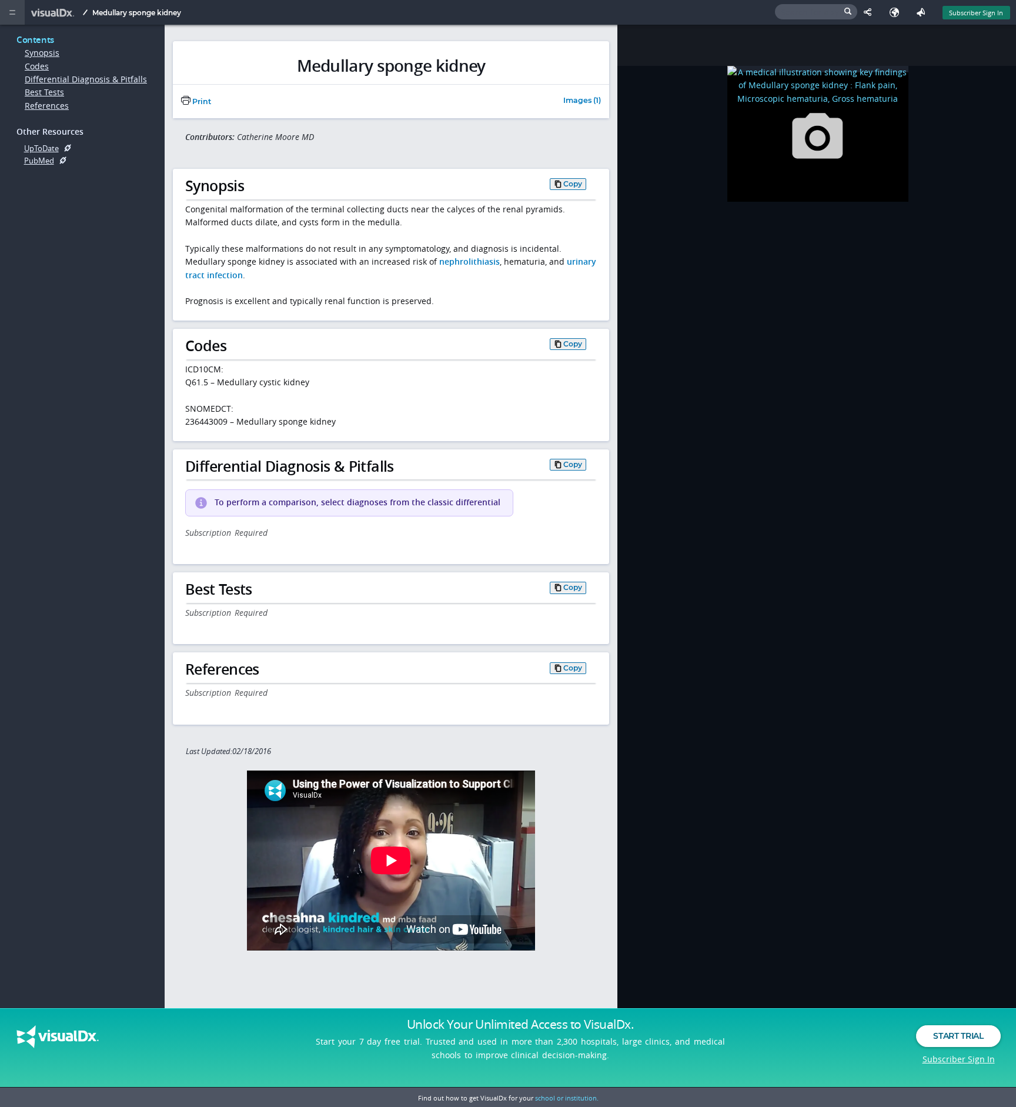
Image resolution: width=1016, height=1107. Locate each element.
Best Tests (44, 92)
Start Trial (958, 1036)
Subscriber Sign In (976, 12)
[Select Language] (897, 12)
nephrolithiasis (469, 261)
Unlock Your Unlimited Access (520, 1024)
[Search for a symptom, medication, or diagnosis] (816, 11)
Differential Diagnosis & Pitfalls (86, 79)
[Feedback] (923, 12)
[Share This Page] (870, 12)
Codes (37, 66)
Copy (572, 183)
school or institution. (567, 1097)
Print (200, 101)
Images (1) (582, 101)
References (47, 105)
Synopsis (42, 52)
